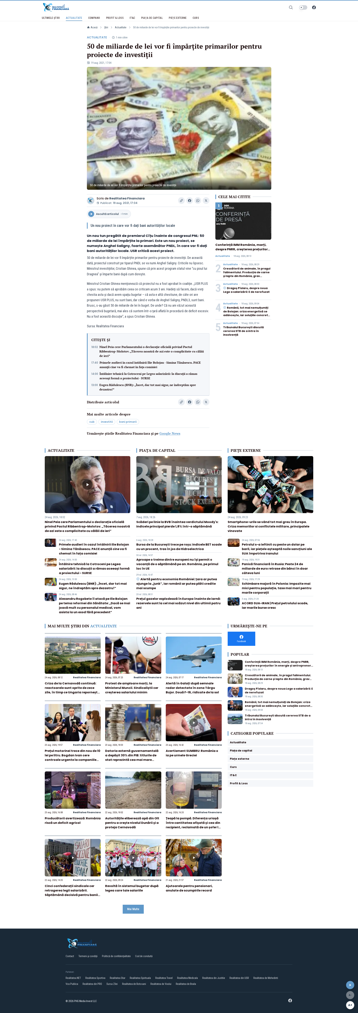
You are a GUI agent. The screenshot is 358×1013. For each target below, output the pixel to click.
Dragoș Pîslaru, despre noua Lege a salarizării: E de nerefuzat (246, 290)
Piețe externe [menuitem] (178, 17)
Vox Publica (72, 983)
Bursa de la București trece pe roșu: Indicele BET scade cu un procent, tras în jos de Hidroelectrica (179, 546)
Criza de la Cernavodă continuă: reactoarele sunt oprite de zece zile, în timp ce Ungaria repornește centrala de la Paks (72, 690)
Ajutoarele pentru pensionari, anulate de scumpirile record (189, 888)
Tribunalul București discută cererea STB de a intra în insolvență (243, 331)
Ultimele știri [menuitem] (51, 17)
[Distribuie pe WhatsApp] (197, 200)
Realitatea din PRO (92, 983)
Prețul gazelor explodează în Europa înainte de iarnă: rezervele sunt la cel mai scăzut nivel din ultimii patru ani (178, 603)
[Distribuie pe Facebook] (189, 200)
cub (92, 422)
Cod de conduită (144, 956)
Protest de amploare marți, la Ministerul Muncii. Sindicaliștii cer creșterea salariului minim (131, 687)
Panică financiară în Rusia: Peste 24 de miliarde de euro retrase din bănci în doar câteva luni (275, 568)
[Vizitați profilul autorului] (90, 200)
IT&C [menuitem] (132, 17)
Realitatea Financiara (127, 198)
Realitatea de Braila (186, 983)
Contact (70, 956)
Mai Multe (133, 909)
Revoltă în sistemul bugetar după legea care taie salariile (131, 888)
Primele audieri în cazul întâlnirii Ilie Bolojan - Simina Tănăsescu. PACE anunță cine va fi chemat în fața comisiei (150, 364)
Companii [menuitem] (94, 17)
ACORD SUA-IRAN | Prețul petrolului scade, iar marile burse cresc (275, 605)
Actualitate (120, 27)
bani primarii (128, 422)
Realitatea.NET (73, 977)
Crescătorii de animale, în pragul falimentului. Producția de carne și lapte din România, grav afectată (246, 274)
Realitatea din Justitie (213, 977)
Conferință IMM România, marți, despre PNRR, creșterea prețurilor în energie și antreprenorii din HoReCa (241, 251)
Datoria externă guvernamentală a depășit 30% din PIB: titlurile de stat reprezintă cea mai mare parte (131, 757)
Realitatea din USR (239, 977)
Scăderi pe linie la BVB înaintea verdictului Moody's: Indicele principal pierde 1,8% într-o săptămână (177, 524)
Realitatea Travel (164, 977)
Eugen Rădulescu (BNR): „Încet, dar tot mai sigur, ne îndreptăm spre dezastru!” (147, 387)
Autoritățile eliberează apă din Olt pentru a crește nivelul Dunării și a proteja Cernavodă (132, 822)
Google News (169, 433)
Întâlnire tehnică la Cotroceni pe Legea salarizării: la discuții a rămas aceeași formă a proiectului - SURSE (148, 376)
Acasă (94, 27)
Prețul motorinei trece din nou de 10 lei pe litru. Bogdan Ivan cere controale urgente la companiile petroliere (72, 757)
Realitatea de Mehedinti (265, 977)
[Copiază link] (181, 200)
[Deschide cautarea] (291, 7)
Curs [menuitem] (196, 17)
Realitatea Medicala (187, 977)
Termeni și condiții (88, 956)
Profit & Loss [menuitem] (115, 17)
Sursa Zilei (112, 983)
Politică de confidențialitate (116, 956)
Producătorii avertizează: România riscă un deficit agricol (73, 820)
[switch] (303, 7)
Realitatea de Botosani (134, 983)
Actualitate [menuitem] (74, 17)
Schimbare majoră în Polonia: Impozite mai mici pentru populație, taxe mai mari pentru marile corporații (276, 588)
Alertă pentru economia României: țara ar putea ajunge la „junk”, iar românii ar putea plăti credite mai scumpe (176, 583)
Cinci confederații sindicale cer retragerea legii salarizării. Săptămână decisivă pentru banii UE (71, 893)
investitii (107, 422)
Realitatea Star (117, 977)
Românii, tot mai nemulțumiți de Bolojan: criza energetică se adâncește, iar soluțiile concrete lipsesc (246, 313)
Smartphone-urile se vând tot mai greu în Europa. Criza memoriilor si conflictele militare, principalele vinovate (268, 526)
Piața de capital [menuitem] (152, 17)
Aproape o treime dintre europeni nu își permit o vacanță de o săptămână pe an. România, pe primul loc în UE (177, 564)
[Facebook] (314, 7)
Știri (106, 27)
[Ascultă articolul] (350, 985)
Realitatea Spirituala (140, 977)
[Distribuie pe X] (206, 200)
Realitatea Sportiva (95, 977)
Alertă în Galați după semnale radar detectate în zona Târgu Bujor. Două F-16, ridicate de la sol (192, 687)
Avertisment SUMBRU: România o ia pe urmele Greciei (192, 753)
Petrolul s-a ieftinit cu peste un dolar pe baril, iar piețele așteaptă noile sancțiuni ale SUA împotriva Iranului (277, 549)
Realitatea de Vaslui (160, 983)
